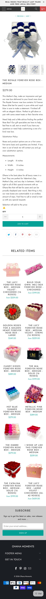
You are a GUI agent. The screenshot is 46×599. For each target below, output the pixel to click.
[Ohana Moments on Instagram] (25, 568)
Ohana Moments (26, 576)
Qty (4, 211)
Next (28, 16)
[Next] (41, 40)
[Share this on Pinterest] (22, 234)
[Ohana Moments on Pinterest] (20, 568)
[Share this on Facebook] (16, 234)
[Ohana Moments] (23, 8)
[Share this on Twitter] (9, 234)
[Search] (37, 9)
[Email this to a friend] (36, 234)
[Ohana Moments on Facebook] (16, 568)
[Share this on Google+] (29, 234)
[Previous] (5, 40)
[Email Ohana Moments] (30, 568)
